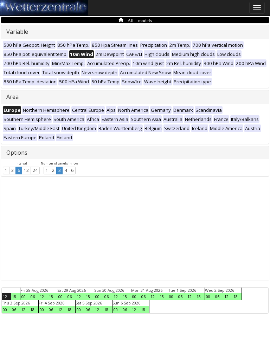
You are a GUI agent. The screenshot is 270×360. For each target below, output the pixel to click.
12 (26, 170)
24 (35, 170)
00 (23, 296)
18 (14, 296)
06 (33, 296)
